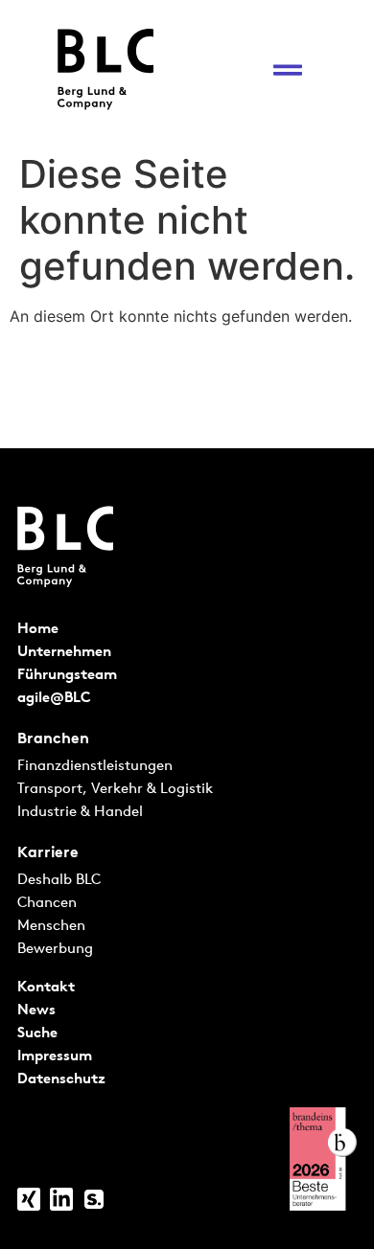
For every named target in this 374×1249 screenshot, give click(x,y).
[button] (287, 69)
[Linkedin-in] (61, 1199)
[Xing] (28, 1199)
